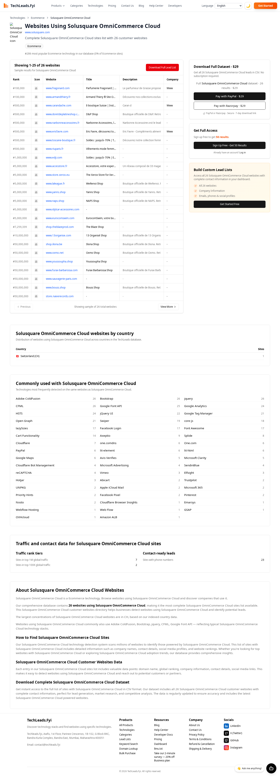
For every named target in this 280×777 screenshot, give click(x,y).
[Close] (175, 366)
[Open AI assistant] (271, 768)
